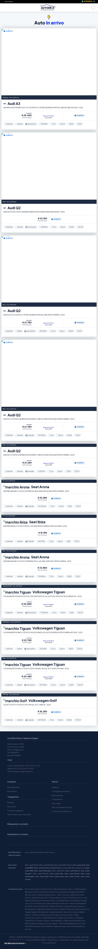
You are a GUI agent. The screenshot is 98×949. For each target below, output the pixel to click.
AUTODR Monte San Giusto (44, 852)
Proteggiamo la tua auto (61, 791)
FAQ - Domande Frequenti (62, 807)
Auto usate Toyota (72, 876)
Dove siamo (56, 803)
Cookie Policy (64, 940)
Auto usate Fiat (39, 868)
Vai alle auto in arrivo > (15, 943)
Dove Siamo (9, 1)
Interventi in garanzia (15, 811)
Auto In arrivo (12, 791)
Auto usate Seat (56, 874)
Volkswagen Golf (42, 700)
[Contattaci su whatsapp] (15, 841)
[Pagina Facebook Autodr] (21, 841)
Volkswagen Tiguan (48, 592)
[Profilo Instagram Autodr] (10, 841)
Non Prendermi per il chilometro (19, 814)
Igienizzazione (57, 795)
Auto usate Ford (52, 868)
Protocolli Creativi (49, 943)
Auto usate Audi (79, 865)
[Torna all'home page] (47, 7)
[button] (88, 1)
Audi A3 (13, 103)
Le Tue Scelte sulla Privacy (61, 811)
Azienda (10, 803)
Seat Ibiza (37, 522)
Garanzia (55, 787)
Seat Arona (39, 487)
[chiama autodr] (93, 7)
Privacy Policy (53, 940)
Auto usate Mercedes (43, 871)
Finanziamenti (57, 799)
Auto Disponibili (13, 787)
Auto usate (29, 852)
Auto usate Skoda (72, 874)
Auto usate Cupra (57, 876)
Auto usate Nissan (73, 871)
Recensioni (11, 806)
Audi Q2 (14, 208)
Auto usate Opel (42, 876)
